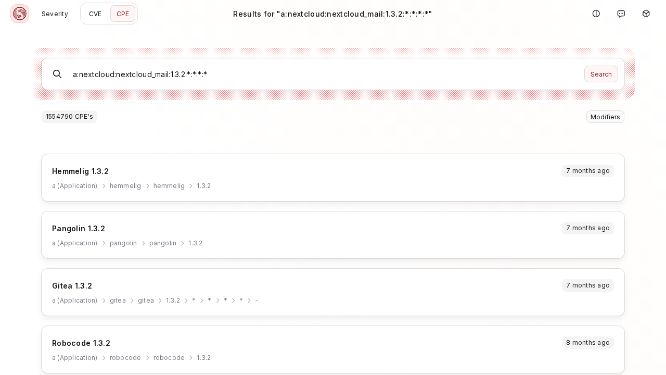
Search (601, 74)
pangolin (123, 243)
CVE (95, 14)
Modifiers (605, 117)
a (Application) (75, 186)
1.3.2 (204, 186)
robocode (126, 357)
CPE (123, 14)
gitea (118, 300)
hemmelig (126, 186)
